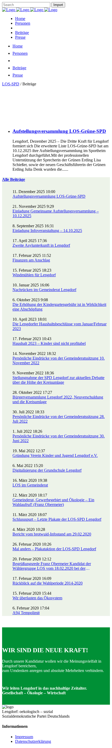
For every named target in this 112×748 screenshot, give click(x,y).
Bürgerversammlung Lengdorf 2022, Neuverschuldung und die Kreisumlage (58, 399)
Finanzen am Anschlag (31, 260)
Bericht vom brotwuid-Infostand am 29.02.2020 (52, 534)
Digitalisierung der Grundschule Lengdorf (47, 470)
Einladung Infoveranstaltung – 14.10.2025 (47, 230)
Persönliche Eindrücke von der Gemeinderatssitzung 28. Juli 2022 (59, 418)
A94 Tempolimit (26, 612)
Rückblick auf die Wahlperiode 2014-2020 (48, 583)
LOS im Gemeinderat (30, 485)
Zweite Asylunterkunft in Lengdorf (41, 245)
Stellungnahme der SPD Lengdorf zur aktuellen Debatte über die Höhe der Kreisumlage (58, 380)
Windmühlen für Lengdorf (34, 275)
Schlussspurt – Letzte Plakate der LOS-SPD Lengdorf (57, 519)
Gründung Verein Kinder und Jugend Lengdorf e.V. (55, 455)
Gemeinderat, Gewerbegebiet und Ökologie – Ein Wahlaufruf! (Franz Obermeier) (53, 502)
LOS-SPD (10, 84)
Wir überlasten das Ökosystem (37, 598)
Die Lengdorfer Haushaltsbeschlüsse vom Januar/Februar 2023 (60, 326)
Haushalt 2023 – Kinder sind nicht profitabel (49, 343)
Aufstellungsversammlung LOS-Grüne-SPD (59, 131)
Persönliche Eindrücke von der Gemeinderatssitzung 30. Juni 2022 (59, 438)
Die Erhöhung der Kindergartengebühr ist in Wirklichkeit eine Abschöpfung (59, 306)
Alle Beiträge (13, 179)
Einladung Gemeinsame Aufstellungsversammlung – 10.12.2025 (56, 213)
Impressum (24, 737)
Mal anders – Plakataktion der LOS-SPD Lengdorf (54, 549)
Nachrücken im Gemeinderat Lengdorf (44, 289)
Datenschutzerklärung (33, 741)
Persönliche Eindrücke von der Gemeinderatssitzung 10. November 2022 (59, 360)
